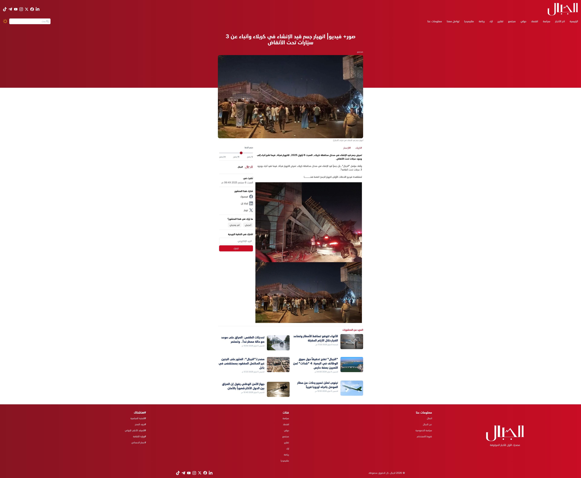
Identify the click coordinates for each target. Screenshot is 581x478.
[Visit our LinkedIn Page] (37, 9)
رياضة (482, 21)
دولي (523, 21)
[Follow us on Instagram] (21, 9)
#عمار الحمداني (138, 442)
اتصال (429, 418)
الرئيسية (574, 21)
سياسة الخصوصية (423, 430)
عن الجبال (427, 424)
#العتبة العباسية (138, 418)
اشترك (236, 248)
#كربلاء (359, 147)
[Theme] (5, 21)
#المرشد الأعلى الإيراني (135, 430)
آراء (491, 21)
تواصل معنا (453, 21)
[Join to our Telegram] (10, 9)
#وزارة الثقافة (139, 436)
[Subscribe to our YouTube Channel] (16, 9)
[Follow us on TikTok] (5, 9)
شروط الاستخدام (424, 436)
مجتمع (512, 21)
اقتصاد (534, 21)
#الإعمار (347, 147)
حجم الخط (249, 147)
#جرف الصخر (140, 424)
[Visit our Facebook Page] (32, 9)
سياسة (546, 21)
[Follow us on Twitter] (26, 9)
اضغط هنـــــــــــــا (311, 176)
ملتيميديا (469, 21)
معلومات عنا (434, 21)
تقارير (500, 21)
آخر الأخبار (560, 21)
